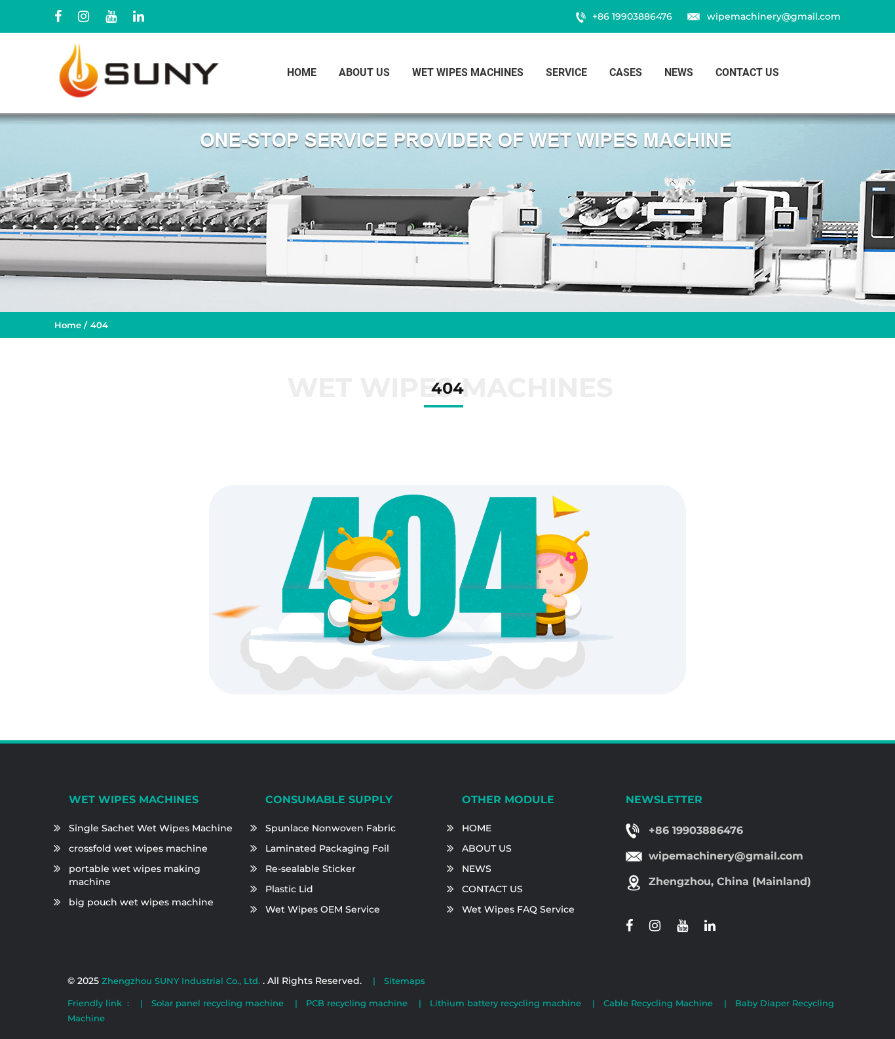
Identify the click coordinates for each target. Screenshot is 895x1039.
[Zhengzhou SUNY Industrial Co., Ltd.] (139, 70)
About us (364, 72)
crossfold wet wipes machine (138, 848)
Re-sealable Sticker (310, 869)
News (678, 72)
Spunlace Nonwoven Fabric (330, 828)
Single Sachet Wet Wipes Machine (151, 828)
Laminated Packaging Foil (327, 848)
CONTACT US (492, 889)
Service (566, 72)
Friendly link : (98, 1003)
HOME (476, 828)
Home (301, 72)
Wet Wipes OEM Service (322, 909)
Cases (625, 72)
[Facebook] (58, 16)
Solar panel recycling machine (217, 1003)
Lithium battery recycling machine (505, 1003)
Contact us (747, 72)
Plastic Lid (289, 889)
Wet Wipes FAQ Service (518, 909)
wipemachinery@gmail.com (774, 16)
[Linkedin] (138, 16)
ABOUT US (487, 848)
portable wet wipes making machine (134, 875)
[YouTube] (111, 16)
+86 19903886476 (632, 16)
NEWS (476, 869)
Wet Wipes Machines (468, 72)
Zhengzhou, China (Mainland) (730, 881)
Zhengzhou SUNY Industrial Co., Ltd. (182, 980)
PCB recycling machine (357, 1003)
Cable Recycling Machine (658, 1003)
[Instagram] (83, 16)
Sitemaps (404, 980)
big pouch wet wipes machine (141, 902)
